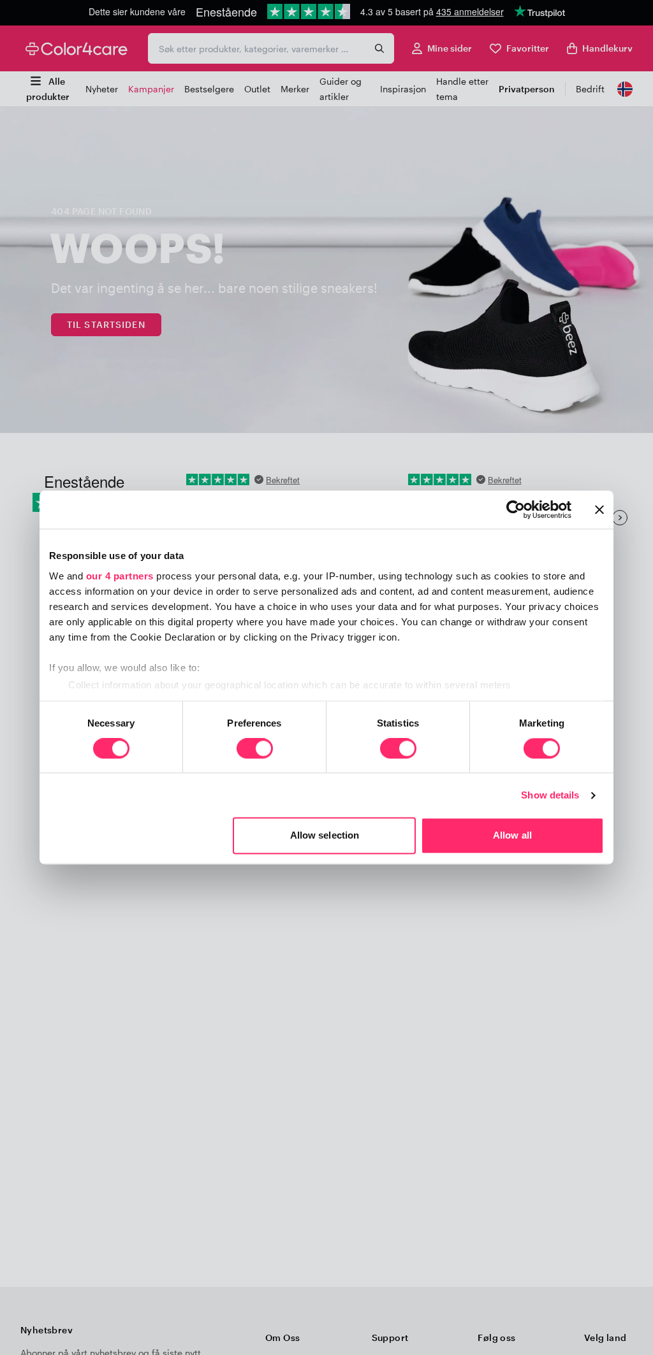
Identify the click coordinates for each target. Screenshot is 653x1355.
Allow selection (325, 835)
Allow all (512, 835)
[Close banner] (599, 509)
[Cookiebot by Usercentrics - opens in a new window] (515, 509)
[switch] (255, 749)
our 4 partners (120, 576)
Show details (550, 795)
